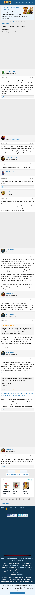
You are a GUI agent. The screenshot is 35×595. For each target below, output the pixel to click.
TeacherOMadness (12, 192)
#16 (33, 256)
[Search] (33, 2)
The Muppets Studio (22, 567)
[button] (2, 2)
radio (13, 560)
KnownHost (20, 574)
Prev (11, 471)
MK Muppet (10, 172)
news (7, 558)
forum (25, 558)
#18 (33, 320)
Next (23, 471)
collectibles (13, 558)
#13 (33, 164)
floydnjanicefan (11, 157)
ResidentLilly (5, 32)
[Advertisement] (17, 51)
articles (20, 558)
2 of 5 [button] (17, 471)
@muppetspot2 (5, 373)
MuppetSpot (10, 293)
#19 (33, 359)
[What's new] (29, 2)
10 (24, 21)
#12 (33, 143)
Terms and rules (12, 507)
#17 (33, 300)
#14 (33, 178)
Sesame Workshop (26, 569)
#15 (33, 198)
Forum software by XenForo (17, 581)
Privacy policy (21, 507)
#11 (33, 77)
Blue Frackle (10, 249)
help (21, 560)
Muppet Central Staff (15, 565)
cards (17, 560)
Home (3, 509)
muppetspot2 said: (7, 325)
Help (28, 507)
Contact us (4, 507)
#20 (33, 456)
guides (30, 558)
